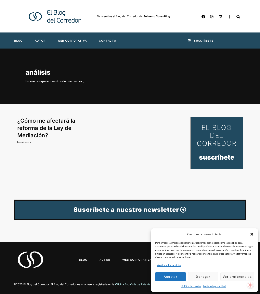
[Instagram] (212, 16)
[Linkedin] (220, 16)
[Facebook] (203, 16)
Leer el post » (24, 142)
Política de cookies (191, 286)
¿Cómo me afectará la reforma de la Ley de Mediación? (46, 128)
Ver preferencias (237, 277)
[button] (252, 234)
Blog (18, 40)
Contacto (107, 40)
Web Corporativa (72, 40)
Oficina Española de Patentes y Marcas (139, 284)
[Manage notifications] (250, 285)
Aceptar (170, 277)
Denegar (203, 277)
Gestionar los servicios (169, 265)
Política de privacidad (214, 286)
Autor (40, 40)
